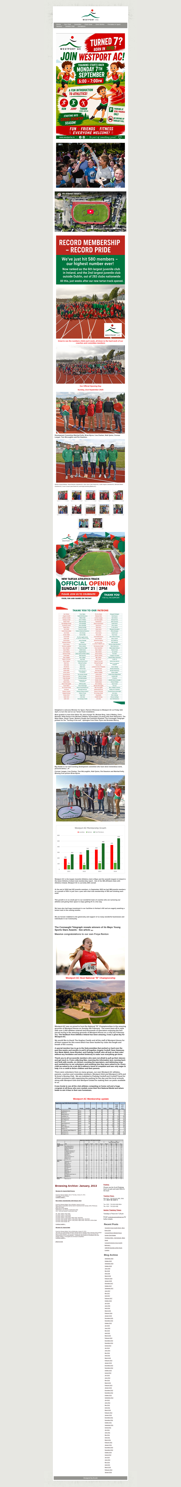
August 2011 (108, 1427)
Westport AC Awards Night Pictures (65, 1191)
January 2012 (108, 1415)
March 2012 (108, 1410)
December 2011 (109, 1417)
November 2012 (109, 1393)
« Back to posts (59, 1241)
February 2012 (108, 1412)
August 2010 (108, 1455)
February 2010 (108, 1470)
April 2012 (107, 1407)
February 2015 (108, 1338)
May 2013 (107, 1380)
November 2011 (109, 1420)
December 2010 (109, 1447)
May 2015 (107, 1330)
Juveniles (77, 24)
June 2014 (107, 1350)
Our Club (67, 24)
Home (58, 24)
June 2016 (107, 1306)
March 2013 (108, 1383)
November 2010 (109, 1450)
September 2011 (109, 1425)
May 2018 (107, 1271)
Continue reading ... (61, 1197)
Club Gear (88, 24)
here (92, 930)
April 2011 (107, 1437)
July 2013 (107, 1375)
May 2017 (107, 1293)
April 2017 (107, 1296)
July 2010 (107, 1457)
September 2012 (109, 1398)
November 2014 (109, 1343)
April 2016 (107, 1308)
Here (59, 1196)
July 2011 (107, 1430)
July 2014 (107, 1348)
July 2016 (107, 1303)
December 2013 (109, 1365)
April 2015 (107, 1333)
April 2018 (107, 1273)
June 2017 (107, 1291)
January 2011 (108, 1445)
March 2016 (108, 1311)
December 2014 (109, 1340)
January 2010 (108, 1472)
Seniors (59, 26)
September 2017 (109, 1288)
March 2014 (108, 1358)
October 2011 (108, 1422)
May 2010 (107, 1462)
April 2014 (107, 1355)
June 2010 (107, 1460)
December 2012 (109, 1390)
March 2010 (108, 1467)
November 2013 (109, 1368)
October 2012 (108, 1395)
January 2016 (108, 1316)
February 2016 (108, 1313)
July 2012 (107, 1400)
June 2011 (107, 1432)
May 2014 (107, 1353)
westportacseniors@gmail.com (116, 1217)
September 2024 (109, 1258)
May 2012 (107, 1405)
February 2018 (108, 1278)
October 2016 (108, 1301)
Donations (81, 26)
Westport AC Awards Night (63, 1227)
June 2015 (107, 1328)
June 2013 (107, 1378)
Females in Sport (114, 24)
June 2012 (107, 1403)
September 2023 (109, 1263)
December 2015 (109, 1318)
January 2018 (108, 1281)
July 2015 (107, 1325)
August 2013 (108, 1373)
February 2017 (108, 1298)
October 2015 (108, 1323)
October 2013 (108, 1370)
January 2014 (108, 1363)
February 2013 (108, 1385)
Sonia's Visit (69, 26)
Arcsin (95, 1478)
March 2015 (108, 1335)
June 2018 (107, 1268)
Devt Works (100, 24)
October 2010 (108, 1452)
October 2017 (108, 1286)
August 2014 (108, 1345)
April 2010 (107, 1465)
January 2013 (108, 1388)
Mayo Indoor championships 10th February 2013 (68, 1200)
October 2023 (108, 1261)
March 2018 (108, 1276)
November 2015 (109, 1320)
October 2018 (108, 1266)
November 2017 (109, 1283)
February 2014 (108, 1360)
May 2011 (107, 1435)
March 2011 (108, 1440)
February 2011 (108, 1442)
